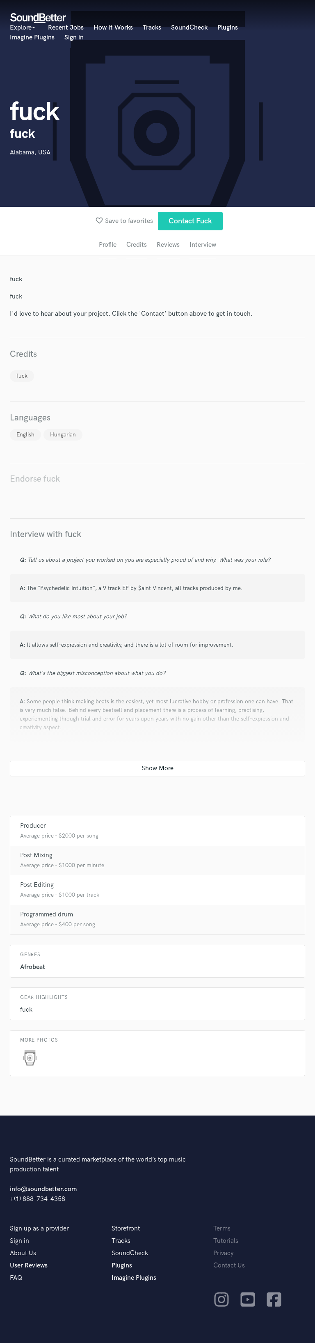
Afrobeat (32, 967)
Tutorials (225, 1241)
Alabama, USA (30, 152)
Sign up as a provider (39, 1229)
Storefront (126, 1229)
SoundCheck (189, 28)
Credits (136, 245)
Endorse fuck (35, 479)
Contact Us (229, 1266)
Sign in (74, 37)
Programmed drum (46, 914)
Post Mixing (36, 855)
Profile (107, 245)
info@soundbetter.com (43, 1189)
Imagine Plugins (32, 37)
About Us (23, 1253)
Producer (33, 826)
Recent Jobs (66, 28)
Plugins (227, 28)
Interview (202, 245)
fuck (21, 375)
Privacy (223, 1253)
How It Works (113, 28)
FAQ (16, 1278)
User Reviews (29, 1266)
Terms (222, 1229)
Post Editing (37, 885)
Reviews (168, 245)
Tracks (152, 28)
